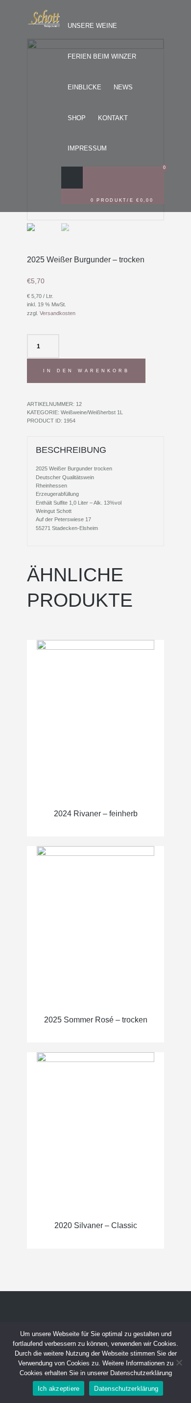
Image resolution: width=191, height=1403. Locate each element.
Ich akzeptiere (59, 1388)
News (123, 87)
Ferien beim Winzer (102, 56)
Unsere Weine (92, 25)
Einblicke (84, 87)
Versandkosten (57, 313)
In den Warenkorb (86, 370)
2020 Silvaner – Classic (95, 1225)
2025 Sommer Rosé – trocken (95, 1020)
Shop (77, 118)
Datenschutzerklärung (126, 1388)
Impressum (87, 148)
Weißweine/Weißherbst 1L (92, 412)
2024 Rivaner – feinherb (96, 813)
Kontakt (113, 118)
